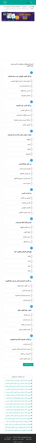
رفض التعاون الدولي (24, 358)
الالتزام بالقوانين (26, 207)
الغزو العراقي (26, 300)
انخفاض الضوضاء (25, 95)
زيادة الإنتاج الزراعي (25, 86)
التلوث (28, 149)
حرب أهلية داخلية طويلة (23, 285)
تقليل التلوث (27, 232)
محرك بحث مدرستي (18, 439)
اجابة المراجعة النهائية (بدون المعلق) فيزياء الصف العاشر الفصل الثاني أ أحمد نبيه (17, 427)
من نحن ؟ (8, 437)
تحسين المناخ (26, 237)
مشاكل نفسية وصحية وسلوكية (22, 120)
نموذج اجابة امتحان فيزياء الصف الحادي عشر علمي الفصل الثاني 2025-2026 (17, 392)
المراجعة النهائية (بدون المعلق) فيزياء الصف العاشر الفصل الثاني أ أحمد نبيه (17, 430)
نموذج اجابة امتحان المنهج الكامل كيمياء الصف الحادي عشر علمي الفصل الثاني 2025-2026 (17, 398)
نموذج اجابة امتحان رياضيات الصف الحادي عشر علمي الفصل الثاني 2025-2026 (17, 407)
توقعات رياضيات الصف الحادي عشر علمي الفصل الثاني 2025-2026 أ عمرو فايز (17, 424)
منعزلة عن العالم (25, 324)
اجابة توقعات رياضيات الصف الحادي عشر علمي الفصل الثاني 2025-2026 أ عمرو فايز (17, 421)
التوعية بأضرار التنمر (24, 168)
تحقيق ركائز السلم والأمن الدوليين (21, 349)
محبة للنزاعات (26, 319)
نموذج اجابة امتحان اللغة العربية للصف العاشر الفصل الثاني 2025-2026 (17, 395)
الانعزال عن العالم (25, 354)
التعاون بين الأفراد (25, 198)
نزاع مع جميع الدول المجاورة (22, 295)
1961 (29, 266)
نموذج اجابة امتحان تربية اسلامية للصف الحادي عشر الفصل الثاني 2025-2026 (17, 383)
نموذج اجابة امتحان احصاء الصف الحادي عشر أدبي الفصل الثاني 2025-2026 (17, 404)
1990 (29, 256)
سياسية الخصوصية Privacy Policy (22, 437)
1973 (29, 261)
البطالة (28, 139)
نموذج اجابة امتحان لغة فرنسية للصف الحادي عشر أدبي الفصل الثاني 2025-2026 (17, 389)
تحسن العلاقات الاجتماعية (23, 115)
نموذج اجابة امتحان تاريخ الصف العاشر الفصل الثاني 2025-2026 (17, 380)
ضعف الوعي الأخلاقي (24, 212)
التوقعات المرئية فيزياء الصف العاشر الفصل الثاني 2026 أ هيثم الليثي (17, 418)
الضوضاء (28, 154)
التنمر (28, 144)
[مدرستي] (29, 2)
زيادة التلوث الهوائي (25, 227)
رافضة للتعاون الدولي (24, 329)
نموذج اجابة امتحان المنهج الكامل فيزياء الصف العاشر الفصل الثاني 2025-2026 (17, 409)
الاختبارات (24, 6)
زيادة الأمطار (26, 241)
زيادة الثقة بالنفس (25, 110)
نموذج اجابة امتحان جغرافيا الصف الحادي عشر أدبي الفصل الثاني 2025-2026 (17, 412)
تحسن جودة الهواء (25, 90)
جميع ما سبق (26, 183)
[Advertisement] (18, 41)
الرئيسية (31, 6)
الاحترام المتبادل (26, 203)
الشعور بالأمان (26, 125)
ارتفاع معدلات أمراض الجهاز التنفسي (20, 81)
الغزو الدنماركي (26, 290)
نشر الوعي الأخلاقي (25, 173)
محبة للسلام (27, 315)
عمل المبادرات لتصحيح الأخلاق (22, 178)
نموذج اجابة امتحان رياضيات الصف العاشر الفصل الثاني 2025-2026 (17, 386)
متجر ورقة (29, 439)
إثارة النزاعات (26, 344)
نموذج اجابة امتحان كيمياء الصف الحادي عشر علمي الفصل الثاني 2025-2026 (17, 401)
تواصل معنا (7, 439)
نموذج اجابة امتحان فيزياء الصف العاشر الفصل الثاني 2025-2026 (17, 415)
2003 (29, 271)
